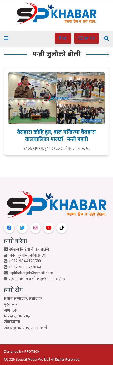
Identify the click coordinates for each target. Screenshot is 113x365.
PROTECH (31, 352)
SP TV (89, 38)
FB (64, 38)
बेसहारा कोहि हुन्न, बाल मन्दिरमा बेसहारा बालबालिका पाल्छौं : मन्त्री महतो (56, 136)
